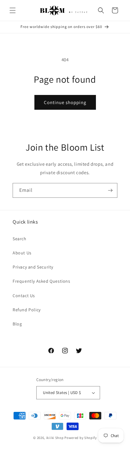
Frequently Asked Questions (41, 281)
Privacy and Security (33, 267)
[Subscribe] (110, 190)
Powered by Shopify (80, 437)
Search (20, 238)
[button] (13, 10)
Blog (17, 324)
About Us (22, 253)
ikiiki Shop (55, 437)
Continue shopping (65, 102)
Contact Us (24, 295)
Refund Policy (27, 310)
